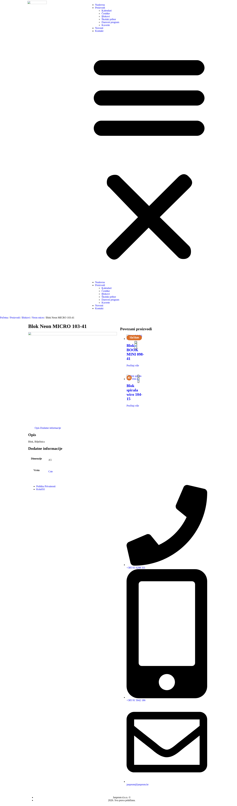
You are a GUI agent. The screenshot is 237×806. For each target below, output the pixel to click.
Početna (4, 317)
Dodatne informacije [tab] (50, 428)
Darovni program (110, 22)
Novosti (99, 28)
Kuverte (106, 25)
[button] (149, 156)
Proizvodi (100, 7)
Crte (50, 471)
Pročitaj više (133, 365)
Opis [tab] (37, 428)
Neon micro (38, 317)
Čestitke (106, 13)
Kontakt (99, 31)
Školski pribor (109, 19)
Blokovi (106, 16)
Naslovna (100, 4)
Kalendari (107, 10)
